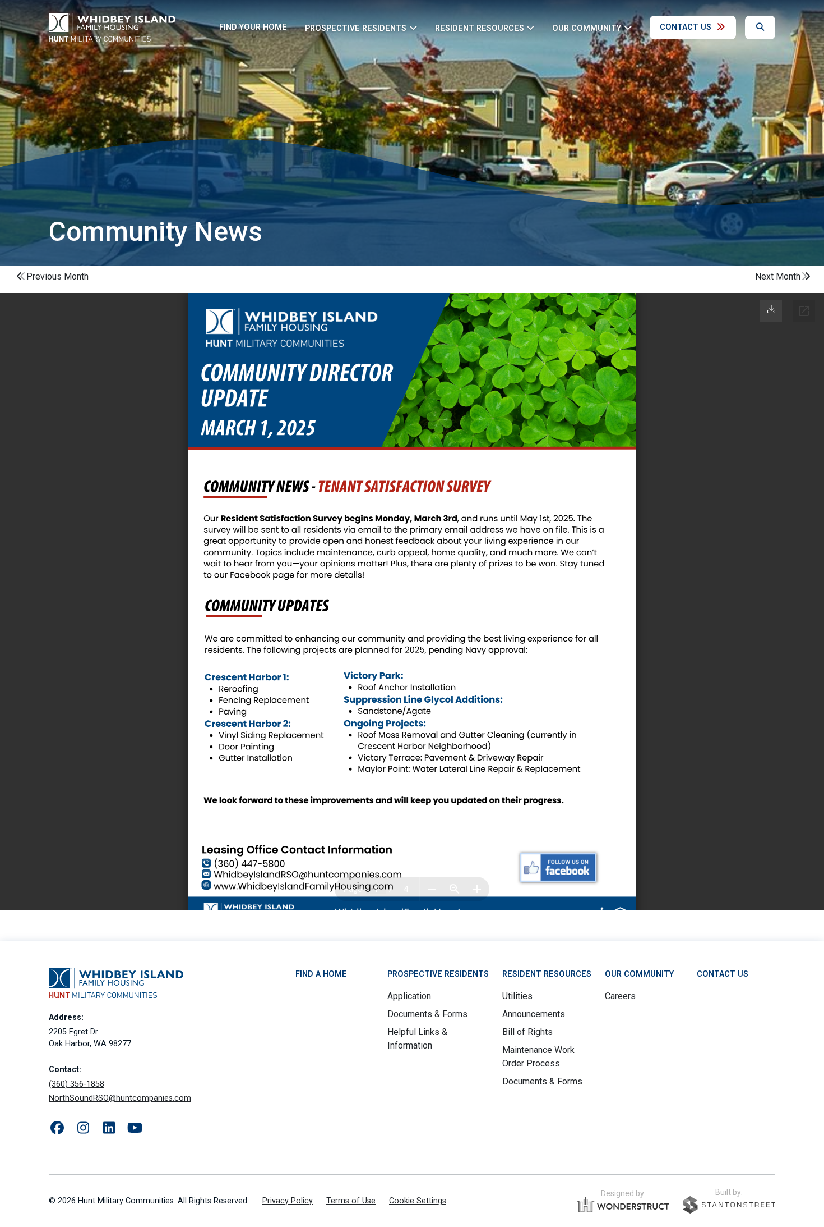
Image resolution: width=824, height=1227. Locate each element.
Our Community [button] (586, 28)
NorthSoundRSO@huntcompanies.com (120, 1098)
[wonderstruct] (623, 1205)
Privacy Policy (287, 1201)
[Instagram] (83, 1128)
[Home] (112, 27)
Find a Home (321, 974)
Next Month (777, 276)
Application (409, 996)
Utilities (517, 996)
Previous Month (57, 276)
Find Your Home (253, 27)
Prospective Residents (438, 974)
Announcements (533, 1014)
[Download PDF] (771, 309)
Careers (620, 996)
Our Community (639, 974)
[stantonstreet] (729, 1205)
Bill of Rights (527, 1032)
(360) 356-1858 (76, 1084)
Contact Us (685, 27)
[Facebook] (57, 1128)
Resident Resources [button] (479, 28)
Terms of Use (351, 1201)
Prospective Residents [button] (355, 28)
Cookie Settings (417, 1201)
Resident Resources (546, 974)
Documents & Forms (427, 1014)
